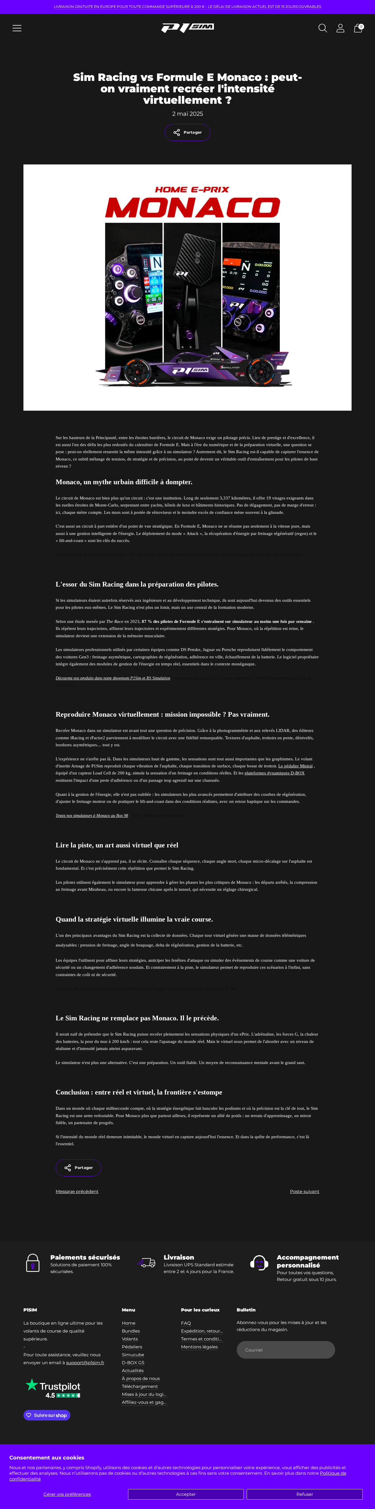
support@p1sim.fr (85, 1362)
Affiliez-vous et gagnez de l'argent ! (160, 1402)
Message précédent (77, 1191)
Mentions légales (199, 1347)
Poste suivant (304, 1191)
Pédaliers (132, 1347)
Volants (130, 1339)
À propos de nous (141, 1378)
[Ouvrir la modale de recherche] (323, 28)
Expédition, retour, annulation (213, 1331)
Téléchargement (140, 1386)
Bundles (131, 1331)
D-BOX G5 (133, 1362)
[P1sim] (187, 28)
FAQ (186, 1323)
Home (128, 1323)
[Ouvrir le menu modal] (17, 28)
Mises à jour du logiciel (146, 1394)
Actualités (133, 1370)
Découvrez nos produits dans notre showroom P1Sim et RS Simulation (113, 678)
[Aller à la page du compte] (340, 28)
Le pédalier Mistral (295, 766)
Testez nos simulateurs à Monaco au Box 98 (92, 815)
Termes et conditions (203, 1339)
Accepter (186, 1494)
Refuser (304, 1494)
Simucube (133, 1354)
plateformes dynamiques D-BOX (275, 773)
